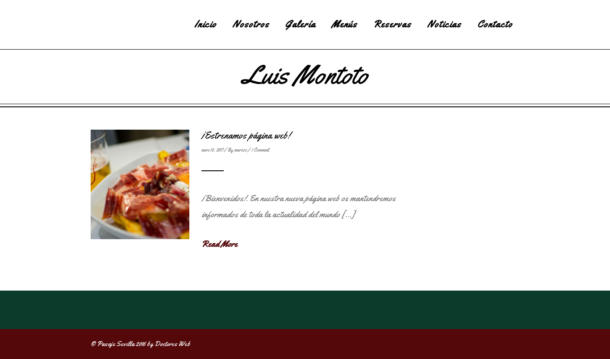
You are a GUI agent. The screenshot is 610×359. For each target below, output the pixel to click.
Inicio (206, 24)
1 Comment (260, 150)
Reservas (392, 24)
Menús (344, 24)
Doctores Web (172, 343)
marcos (240, 150)
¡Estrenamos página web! (245, 135)
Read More (219, 243)
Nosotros (251, 24)
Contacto (495, 24)
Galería (300, 24)
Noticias (444, 24)
